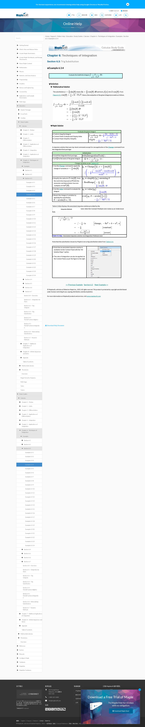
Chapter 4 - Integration (30, 150)
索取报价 (125, 11)
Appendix (25, 357)
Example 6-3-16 (31, 243)
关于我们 (19, 686)
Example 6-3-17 (31, 247)
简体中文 (47, 721)
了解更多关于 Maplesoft (22, 708)
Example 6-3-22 (31, 267)
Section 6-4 (28, 279)
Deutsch (35, 721)
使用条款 (49, 723)
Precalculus (25, 370)
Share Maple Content (25, 63)
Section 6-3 (28, 178)
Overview (25, 374)
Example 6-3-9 (30, 215)
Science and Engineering (26, 88)
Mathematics (23, 67)
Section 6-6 (28, 287)
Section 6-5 (28, 283)
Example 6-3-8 (30, 211)
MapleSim (22, 666)
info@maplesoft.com (55, 700)
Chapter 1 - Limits (28, 134)
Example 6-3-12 (31, 227)
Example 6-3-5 (30, 198)
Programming (23, 79)
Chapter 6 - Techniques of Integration (102, 36)
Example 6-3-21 (31, 263)
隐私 (54, 723)
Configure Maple (24, 658)
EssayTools (24, 114)
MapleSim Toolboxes (25, 670)
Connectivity (23, 92)
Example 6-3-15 (31, 239)
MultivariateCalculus (28, 366)
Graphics (22, 83)
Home (47, 36)
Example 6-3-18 (31, 251)
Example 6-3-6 (30, 202)
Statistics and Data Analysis (27, 75)
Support (53, 36)
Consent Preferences (62, 723)
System (21, 650)
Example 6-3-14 (31, 235)
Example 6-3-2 (30, 186)
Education (22, 106)
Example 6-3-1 (30, 182)
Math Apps (22, 102)
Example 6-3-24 (31, 275)
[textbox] (96, 75)
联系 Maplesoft (114, 11)
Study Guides (24, 122)
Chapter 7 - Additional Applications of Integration (29, 345)
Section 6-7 (28, 291)
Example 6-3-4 (30, 194)
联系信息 (48, 686)
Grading (23, 118)
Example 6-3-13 (31, 231)
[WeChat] (64, 709)
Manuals (21, 654)
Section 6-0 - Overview (31, 295)
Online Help (61, 36)
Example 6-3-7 (30, 206)
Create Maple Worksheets (27, 53)
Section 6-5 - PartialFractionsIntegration (32, 325)
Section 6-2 (28, 174)
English (23, 721)
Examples (27, 166)
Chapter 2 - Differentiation (30, 410)
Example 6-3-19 (31, 255)
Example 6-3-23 (31, 271)
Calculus (24, 126)
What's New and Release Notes (28, 49)
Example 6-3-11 (31, 223)
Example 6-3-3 (30, 190)
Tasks (22, 386)
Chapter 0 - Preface (28, 130)
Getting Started (23, 45)
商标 (70, 723)
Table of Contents (28, 362)
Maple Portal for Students (28, 378)
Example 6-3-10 (31, 219)
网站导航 (75, 723)
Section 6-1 (28, 170)
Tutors (23, 390)
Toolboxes (22, 662)
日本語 (41, 721)
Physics (21, 71)
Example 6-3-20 (31, 259)
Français (29, 721)
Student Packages (26, 110)
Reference (22, 646)
